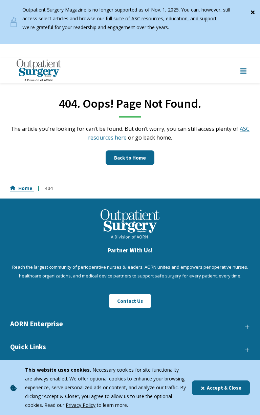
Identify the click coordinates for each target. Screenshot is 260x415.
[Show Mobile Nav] (243, 70)
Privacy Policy (80, 405)
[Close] (252, 11)
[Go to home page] (39, 70)
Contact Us (130, 301)
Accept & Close (224, 388)
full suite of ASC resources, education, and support (161, 18)
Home (26, 188)
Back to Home (130, 157)
